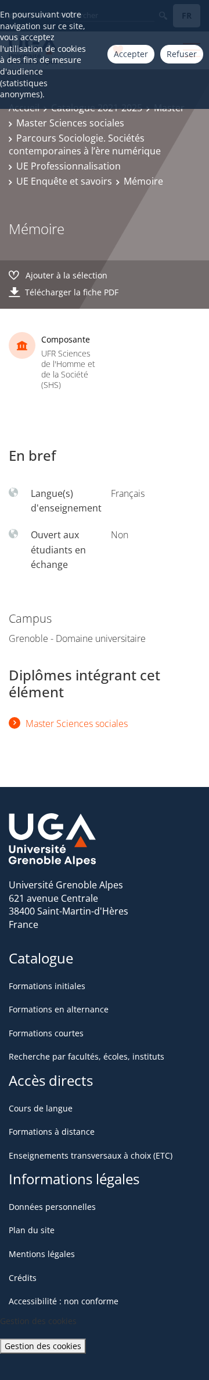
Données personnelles (52, 1206)
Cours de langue (41, 1108)
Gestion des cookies (43, 1345)
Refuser (182, 53)
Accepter (131, 53)
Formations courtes (46, 1033)
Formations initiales (47, 985)
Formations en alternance (59, 1009)
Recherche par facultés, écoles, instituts (86, 1056)
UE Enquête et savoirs (64, 181)
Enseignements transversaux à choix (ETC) (90, 1155)
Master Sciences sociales (70, 123)
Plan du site (32, 1230)
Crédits (23, 1277)
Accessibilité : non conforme (63, 1301)
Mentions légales (42, 1253)
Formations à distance (52, 1131)
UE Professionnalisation (68, 166)
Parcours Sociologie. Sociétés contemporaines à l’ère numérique (85, 144)
